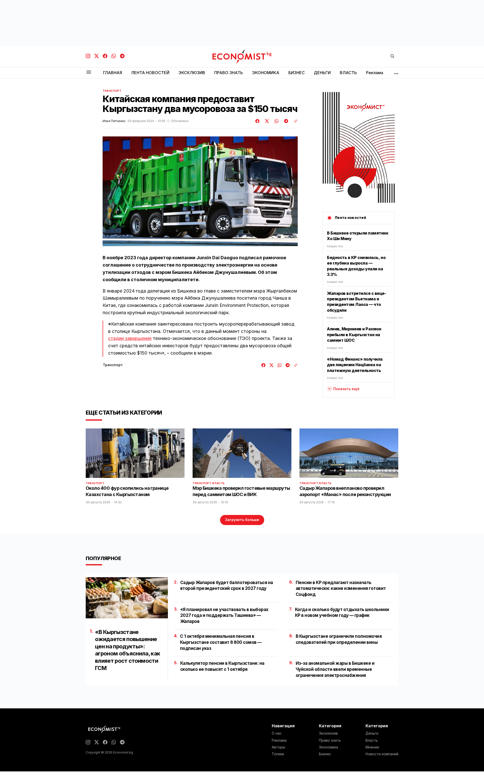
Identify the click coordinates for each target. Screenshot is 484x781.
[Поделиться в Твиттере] (266, 121)
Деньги (372, 733)
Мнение (372, 747)
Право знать (330, 740)
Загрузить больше (242, 519)
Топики (278, 754)
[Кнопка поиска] (392, 56)
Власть (218, 483)
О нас (277, 733)
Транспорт (112, 91)
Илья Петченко (114, 121)
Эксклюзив (328, 733)
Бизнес (325, 754)
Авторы (278, 747)
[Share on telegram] (285, 121)
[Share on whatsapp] (276, 121)
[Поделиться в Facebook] (257, 121)
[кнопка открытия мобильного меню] (89, 72)
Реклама (279, 740)
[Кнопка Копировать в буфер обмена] (294, 121)
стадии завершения (130, 338)
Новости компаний (382, 754)
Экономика (328, 747)
